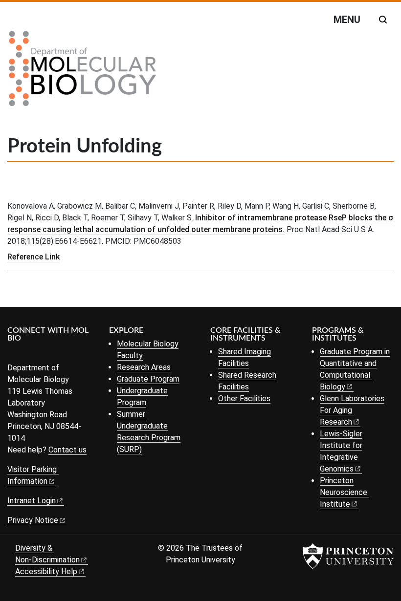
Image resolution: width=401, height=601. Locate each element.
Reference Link (33, 256)
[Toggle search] (383, 19)
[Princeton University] (348, 556)
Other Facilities (244, 398)
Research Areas (144, 367)
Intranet (31, 500)
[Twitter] (28, 354)
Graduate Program (148, 379)
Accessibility (46, 571)
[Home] (82, 72)
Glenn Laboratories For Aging (352, 410)
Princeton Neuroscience (343, 492)
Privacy (32, 520)
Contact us (67, 449)
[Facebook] (13, 354)
